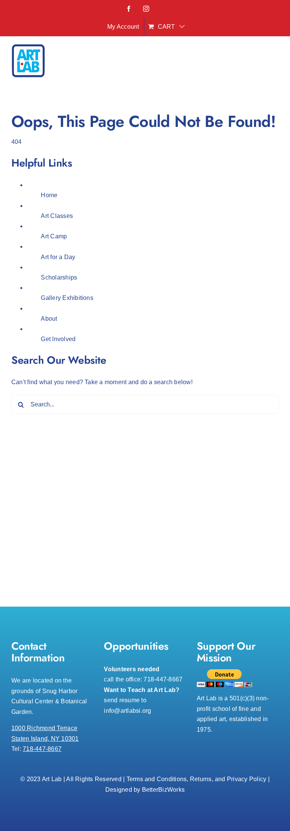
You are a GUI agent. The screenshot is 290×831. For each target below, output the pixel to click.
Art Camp (54, 236)
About (49, 318)
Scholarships (59, 277)
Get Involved (58, 339)
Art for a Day (58, 257)
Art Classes (57, 216)
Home (49, 195)
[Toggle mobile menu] (275, 63)
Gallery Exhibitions (67, 298)
